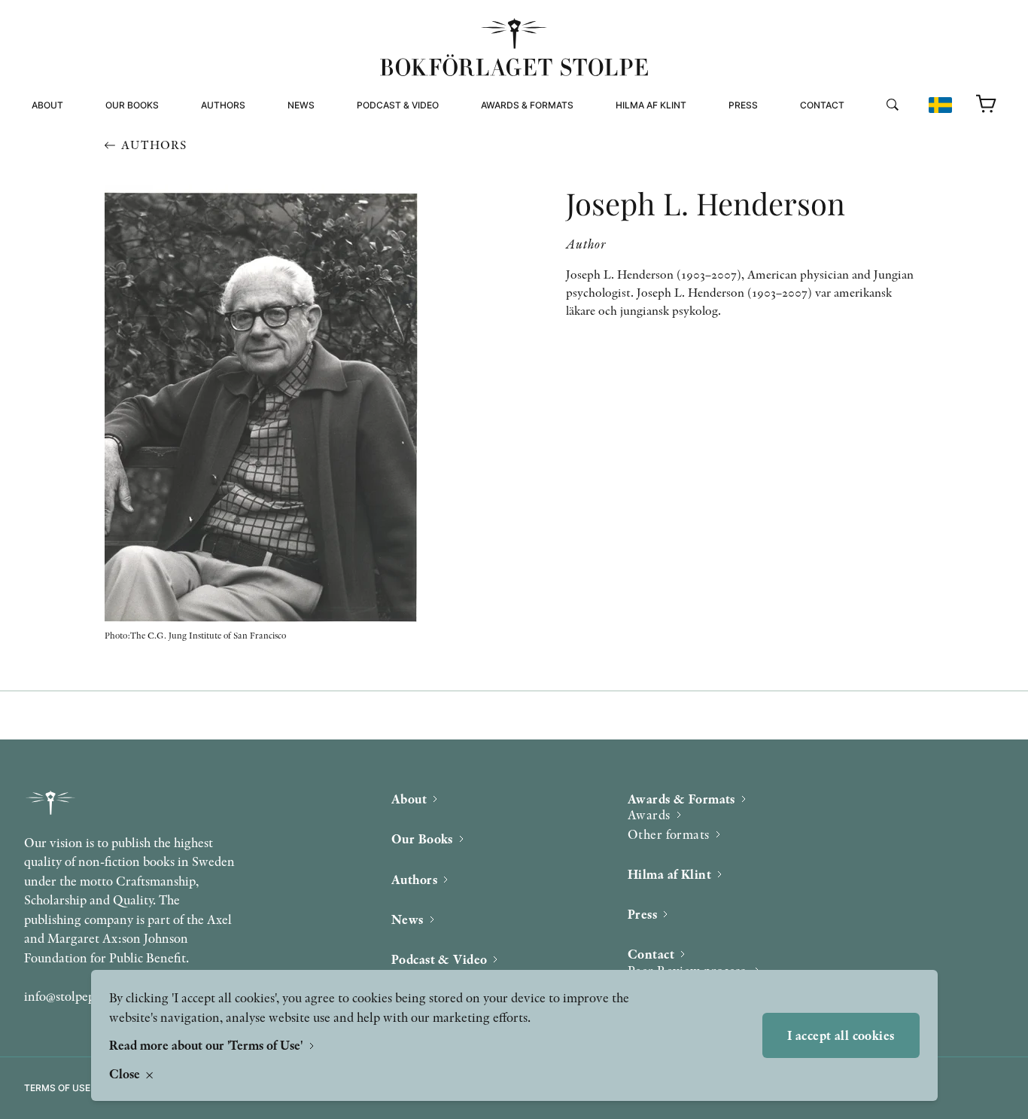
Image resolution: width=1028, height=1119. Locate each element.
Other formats (521, 153)
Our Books (132, 105)
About (47, 105)
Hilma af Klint (651, 105)
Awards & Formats (527, 105)
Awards (649, 814)
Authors (223, 105)
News (301, 105)
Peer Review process (855, 135)
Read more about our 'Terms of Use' (207, 1044)
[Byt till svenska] (940, 105)
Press (743, 105)
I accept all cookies (841, 1035)
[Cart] (986, 104)
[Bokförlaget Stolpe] (514, 47)
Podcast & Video (398, 105)
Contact (822, 105)
